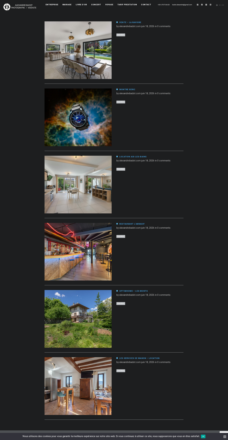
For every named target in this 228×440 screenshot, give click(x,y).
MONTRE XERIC (127, 89)
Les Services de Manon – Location (139, 358)
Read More (120, 35)
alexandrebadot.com (130, 26)
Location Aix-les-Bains (133, 157)
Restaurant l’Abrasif (132, 224)
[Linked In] (210, 5)
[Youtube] (206, 5)
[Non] (224, 436)
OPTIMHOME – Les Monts (133, 291)
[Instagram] (202, 5)
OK (203, 436)
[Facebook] (198, 5)
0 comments (163, 26)
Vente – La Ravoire (130, 22)
